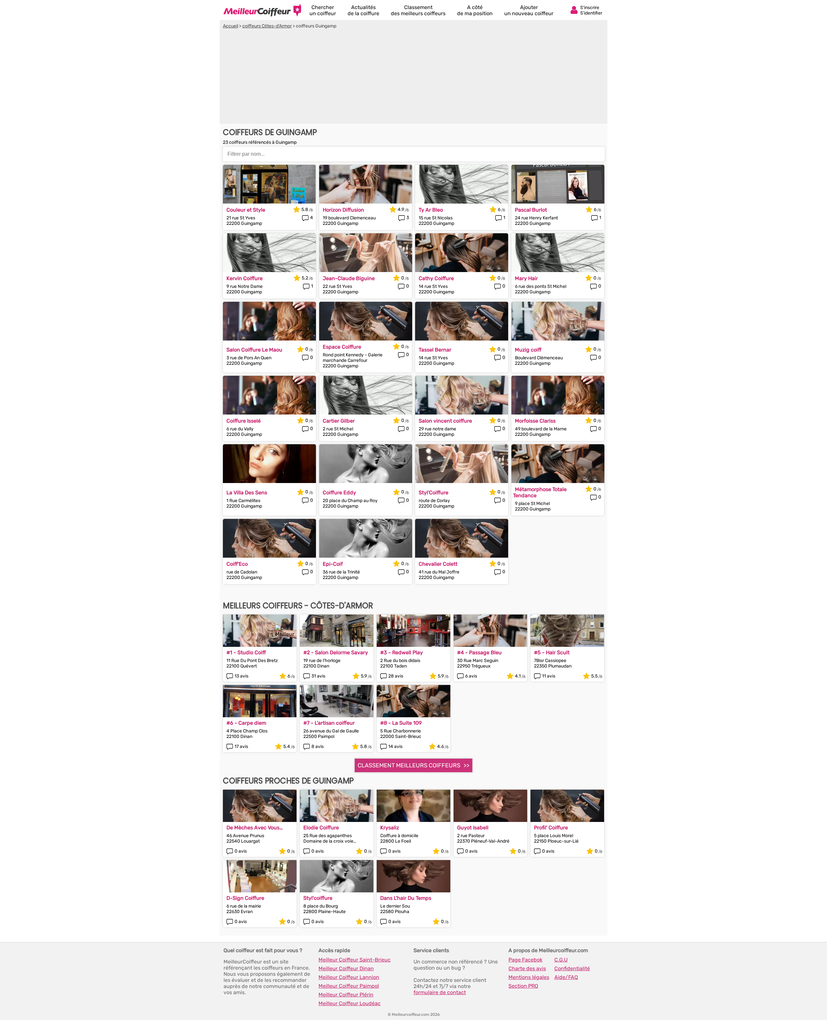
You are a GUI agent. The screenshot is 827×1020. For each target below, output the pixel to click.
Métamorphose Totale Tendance (540, 492)
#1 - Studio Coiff (246, 652)
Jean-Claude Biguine (349, 278)
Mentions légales (528, 977)
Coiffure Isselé (243, 421)
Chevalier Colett (438, 564)
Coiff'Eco (237, 564)
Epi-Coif (333, 564)
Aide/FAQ (566, 977)
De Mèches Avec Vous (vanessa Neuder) (252, 828)
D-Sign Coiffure (245, 898)
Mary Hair (526, 278)
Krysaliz (389, 828)
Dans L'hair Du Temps (405, 898)
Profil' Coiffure (551, 828)
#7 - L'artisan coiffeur (329, 723)
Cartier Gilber (339, 421)
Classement (418, 10)
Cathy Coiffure (436, 278)
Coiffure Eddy (339, 492)
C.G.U (561, 960)
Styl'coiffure (317, 898)
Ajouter (528, 10)
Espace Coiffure (342, 347)
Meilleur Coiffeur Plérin (346, 995)
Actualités (363, 10)
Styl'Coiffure (433, 492)
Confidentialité (572, 968)
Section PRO (523, 986)
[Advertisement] (413, 77)
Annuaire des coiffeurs (262, 10)
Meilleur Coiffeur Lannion (349, 977)
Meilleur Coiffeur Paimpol (349, 986)
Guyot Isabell (472, 828)
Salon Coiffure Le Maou (254, 350)
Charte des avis (527, 968)
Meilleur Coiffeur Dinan (346, 968)
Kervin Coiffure (244, 278)
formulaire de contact (440, 992)
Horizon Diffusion (343, 210)
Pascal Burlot (531, 210)
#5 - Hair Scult (552, 652)
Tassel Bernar (435, 350)
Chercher (322, 10)
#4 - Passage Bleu (479, 652)
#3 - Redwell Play (401, 652)
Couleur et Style (245, 210)
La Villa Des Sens (246, 492)
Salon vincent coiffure (445, 421)
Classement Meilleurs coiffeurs (409, 765)
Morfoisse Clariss (535, 421)
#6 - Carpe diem (246, 723)
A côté (475, 10)
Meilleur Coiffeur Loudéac (350, 1003)
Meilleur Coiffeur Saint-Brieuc (355, 960)
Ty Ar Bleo (431, 210)
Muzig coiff (528, 350)
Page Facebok (525, 960)
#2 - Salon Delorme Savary (335, 652)
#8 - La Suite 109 (401, 723)
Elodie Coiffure (321, 828)
